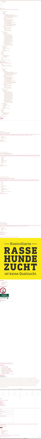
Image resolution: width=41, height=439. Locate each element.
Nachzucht (10, 383)
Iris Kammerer (2, 140)
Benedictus (35, 378)
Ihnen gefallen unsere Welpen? (5, 430)
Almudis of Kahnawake (12, 378)
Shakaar (26, 383)
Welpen (8, 385)
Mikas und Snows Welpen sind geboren (6, 373)
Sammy (22, 383)
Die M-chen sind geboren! (4, 368)
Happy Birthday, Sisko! (4, 369)
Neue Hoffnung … (4, 372)
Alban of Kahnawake (6, 378)
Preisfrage (3, 284)
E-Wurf (1, 381)
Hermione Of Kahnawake (20, 381)
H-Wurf (15, 381)
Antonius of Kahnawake (19, 378)
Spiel (34, 383)
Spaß (31, 383)
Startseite (1, 116)
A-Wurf (1, 378)
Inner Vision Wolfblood (36, 381)
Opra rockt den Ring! (3, 223)
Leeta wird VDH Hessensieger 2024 (6, 153)
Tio (37, 383)
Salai (19, 383)
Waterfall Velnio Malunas (3, 385)
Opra (16, 383)
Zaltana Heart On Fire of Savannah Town (20, 385)
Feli (9, 381)
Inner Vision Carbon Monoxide (28, 381)
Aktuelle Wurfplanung (4, 282)
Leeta (3, 383)
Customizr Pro (4, 436)
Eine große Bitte (3, 366)
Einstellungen (25, 438)
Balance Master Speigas (29, 378)
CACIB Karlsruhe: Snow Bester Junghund (7, 178)
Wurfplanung (12, 385)
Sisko (29, 383)
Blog (3, 116)
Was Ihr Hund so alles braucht (5, 433)
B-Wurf (24, 378)
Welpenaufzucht (3, 283)
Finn (12, 381)
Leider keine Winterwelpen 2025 (5, 371)
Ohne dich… (3, 367)
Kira (1, 383)
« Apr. (20, 397)
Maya (6, 383)
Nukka (13, 383)
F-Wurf (7, 381)
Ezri (4, 381)
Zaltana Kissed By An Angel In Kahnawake (30, 385)
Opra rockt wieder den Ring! (5, 132)
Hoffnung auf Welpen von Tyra (5, 370)
